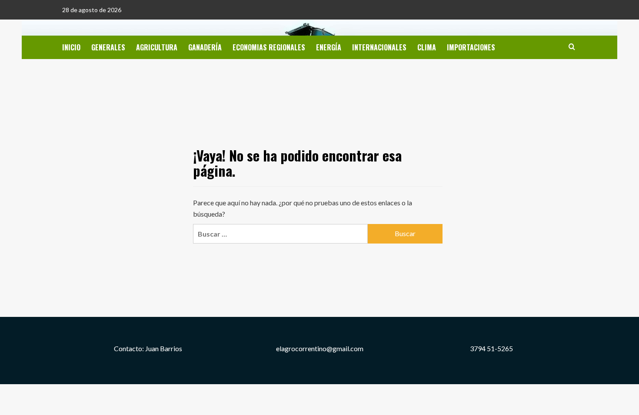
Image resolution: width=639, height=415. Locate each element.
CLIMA (426, 47)
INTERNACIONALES (379, 47)
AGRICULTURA (156, 47)
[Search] (571, 46)
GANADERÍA (205, 47)
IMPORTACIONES (471, 47)
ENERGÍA (328, 47)
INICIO (71, 47)
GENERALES (108, 47)
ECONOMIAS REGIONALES (269, 47)
